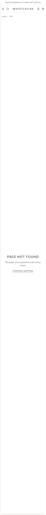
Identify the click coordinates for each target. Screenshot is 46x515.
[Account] (38, 9)
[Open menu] (3, 9)
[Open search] (8, 9)
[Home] (23, 9)
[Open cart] (43, 9)
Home (4, 16)
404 (11, 16)
